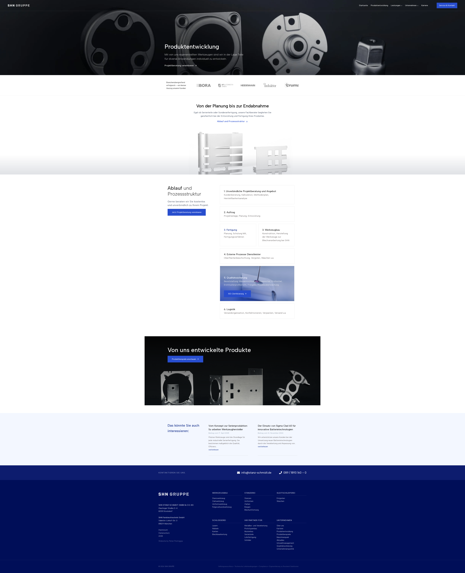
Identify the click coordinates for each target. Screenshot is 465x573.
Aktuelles (280, 540)
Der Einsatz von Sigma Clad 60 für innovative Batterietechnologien (277, 427)
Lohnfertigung (250, 537)
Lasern (215, 526)
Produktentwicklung (379, 5)
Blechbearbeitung (219, 534)
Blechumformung (251, 510)
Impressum (163, 530)
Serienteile (249, 534)
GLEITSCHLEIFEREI (286, 493)
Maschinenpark (283, 537)
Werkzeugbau (220, 493)
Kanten (215, 531)
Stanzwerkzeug (218, 498)
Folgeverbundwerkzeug (222, 507)
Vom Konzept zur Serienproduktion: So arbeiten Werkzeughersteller (228, 427)
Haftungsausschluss (225, 566)
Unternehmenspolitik (285, 549)
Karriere (424, 5)
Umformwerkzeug (219, 504)
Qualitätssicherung (284, 546)
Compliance (263, 566)
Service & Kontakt (447, 5)
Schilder (247, 540)
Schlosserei (219, 520)
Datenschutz (164, 533)
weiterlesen (214, 449)
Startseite (363, 5)
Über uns (280, 526)
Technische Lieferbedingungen (246, 566)
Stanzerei (249, 493)
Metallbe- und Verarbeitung (255, 526)
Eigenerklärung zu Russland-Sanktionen (283, 566)
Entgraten (281, 498)
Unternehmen (284, 520)
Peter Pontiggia (176, 541)
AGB (161, 536)
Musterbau (248, 531)
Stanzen (247, 498)
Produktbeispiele (284, 534)
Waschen (280, 501)
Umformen (248, 501)
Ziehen (247, 504)
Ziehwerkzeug (218, 501)
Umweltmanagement (285, 543)
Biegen (247, 507)
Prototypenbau (250, 528)
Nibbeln (215, 528)
